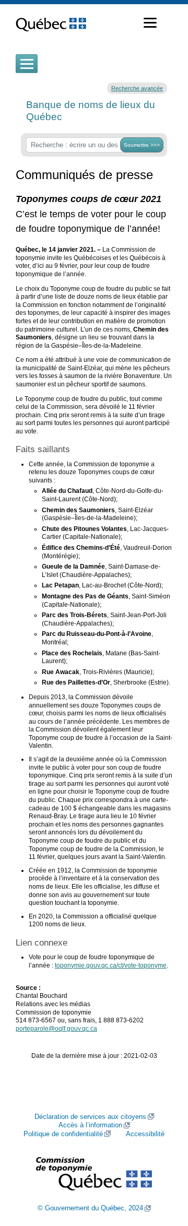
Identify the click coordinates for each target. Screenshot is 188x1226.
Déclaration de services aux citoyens (90, 1117)
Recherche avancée (137, 88)
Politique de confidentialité (63, 1134)
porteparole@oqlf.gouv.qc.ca (56, 1028)
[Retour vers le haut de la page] (161, 1168)
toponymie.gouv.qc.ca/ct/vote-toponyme (111, 965)
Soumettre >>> (142, 145)
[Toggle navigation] (27, 63)
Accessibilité (145, 1134)
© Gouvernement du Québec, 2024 (90, 1208)
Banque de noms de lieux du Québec (90, 110)
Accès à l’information (90, 1125)
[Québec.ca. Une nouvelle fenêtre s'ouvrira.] (51, 23)
